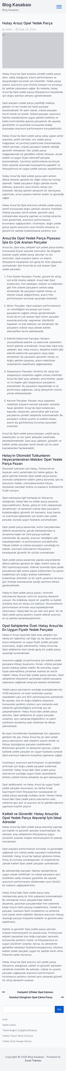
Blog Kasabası (16, 4)
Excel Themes (33, 1060)
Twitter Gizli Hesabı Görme (17, 1041)
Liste (5, 1019)
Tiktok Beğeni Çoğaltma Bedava (19, 1030)
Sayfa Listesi (9, 1024)
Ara (59, 1009)
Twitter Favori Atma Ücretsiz (17, 1035)
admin (8, 29)
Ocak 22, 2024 (27, 29)
